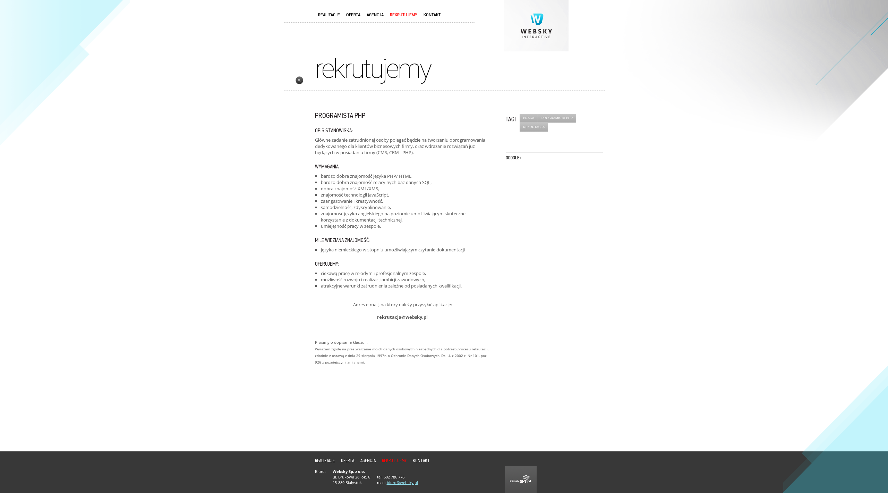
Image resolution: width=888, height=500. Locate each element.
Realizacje (329, 15)
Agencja (375, 15)
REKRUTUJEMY (403, 15)
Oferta (353, 15)
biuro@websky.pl (402, 482)
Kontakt (432, 15)
